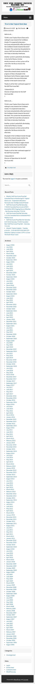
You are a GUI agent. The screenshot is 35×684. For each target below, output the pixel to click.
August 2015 (10, 428)
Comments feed (11, 669)
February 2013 (10, 491)
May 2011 (9, 532)
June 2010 (9, 553)
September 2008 (11, 593)
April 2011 (9, 534)
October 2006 (10, 640)
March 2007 (10, 630)
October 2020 (10, 336)
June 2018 (9, 370)
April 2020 (9, 347)
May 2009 (9, 579)
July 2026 (9, 247)
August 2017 (10, 385)
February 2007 (10, 632)
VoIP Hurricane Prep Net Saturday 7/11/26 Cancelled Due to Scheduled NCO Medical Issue (17, 215)
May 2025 (9, 268)
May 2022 (9, 315)
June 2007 (9, 623)
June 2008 (9, 600)
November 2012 (11, 496)
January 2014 (10, 468)
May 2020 (9, 345)
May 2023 (9, 300)
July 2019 (9, 353)
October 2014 (10, 449)
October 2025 (10, 258)
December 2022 (11, 304)
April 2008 (9, 604)
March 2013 (10, 489)
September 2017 (11, 383)
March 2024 (10, 285)
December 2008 (11, 587)
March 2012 (10, 513)
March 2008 (10, 606)
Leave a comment (9, 30)
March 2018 (10, 374)
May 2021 (9, 332)
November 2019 (11, 349)
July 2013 (9, 481)
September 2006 (11, 642)
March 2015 (10, 438)
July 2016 (9, 406)
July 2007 (9, 621)
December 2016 (11, 396)
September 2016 (11, 402)
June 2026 (9, 249)
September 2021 (11, 323)
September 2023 (11, 294)
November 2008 (11, 589)
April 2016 (9, 413)
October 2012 (10, 498)
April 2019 (9, 357)
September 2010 (11, 547)
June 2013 (9, 483)
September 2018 (11, 366)
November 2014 (11, 447)
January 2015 (10, 443)
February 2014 (10, 466)
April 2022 (9, 317)
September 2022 (11, 311)
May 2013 (9, 485)
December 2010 (11, 540)
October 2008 (10, 591)
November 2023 (11, 289)
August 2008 (10, 596)
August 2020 (10, 340)
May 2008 (9, 602)
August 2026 (10, 245)
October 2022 (10, 309)
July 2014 (9, 455)
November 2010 (11, 542)
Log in (8, 665)
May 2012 (9, 508)
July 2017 (9, 387)
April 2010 (9, 557)
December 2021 (11, 321)
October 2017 (10, 381)
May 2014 (9, 459)
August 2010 (10, 549)
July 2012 (9, 504)
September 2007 (11, 617)
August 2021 (10, 326)
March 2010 (10, 559)
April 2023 (9, 302)
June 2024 (9, 283)
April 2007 (9, 627)
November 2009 (11, 566)
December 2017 (11, 377)
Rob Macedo (21, 28)
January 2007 (10, 634)
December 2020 (11, 334)
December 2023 (11, 287)
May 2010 (9, 555)
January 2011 (10, 538)
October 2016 (10, 400)
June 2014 (9, 457)
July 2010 (9, 551)
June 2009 (9, 576)
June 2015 (9, 432)
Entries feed (10, 667)
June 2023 (9, 298)
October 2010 (10, 545)
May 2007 (9, 625)
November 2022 (11, 306)
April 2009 (9, 581)
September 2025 (11, 260)
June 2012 (9, 506)
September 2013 (11, 477)
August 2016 (10, 404)
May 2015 (9, 434)
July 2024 (9, 281)
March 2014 (10, 464)
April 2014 (9, 462)
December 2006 (11, 636)
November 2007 (11, 613)
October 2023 (10, 292)
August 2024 (10, 279)
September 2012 (11, 500)
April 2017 (9, 394)
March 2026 (10, 253)
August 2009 (10, 572)
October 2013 (10, 474)
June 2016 (9, 408)
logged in (13, 179)
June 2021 (9, 330)
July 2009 (9, 574)
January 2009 (10, 585)
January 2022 (10, 319)
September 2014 (11, 451)
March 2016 (10, 415)
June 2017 (9, 389)
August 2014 (10, 453)
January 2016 (10, 417)
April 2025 (9, 270)
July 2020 (9, 343)
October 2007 (10, 615)
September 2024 (11, 277)
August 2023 (10, 296)
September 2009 (11, 570)
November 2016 (11, 398)
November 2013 (11, 472)
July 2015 (9, 430)
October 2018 (10, 364)
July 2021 (9, 328)
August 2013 (10, 479)
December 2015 (11, 419)
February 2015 (10, 440)
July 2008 (9, 598)
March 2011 (10, 536)
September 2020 (11, 338)
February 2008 (10, 608)
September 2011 (11, 523)
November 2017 (11, 379)
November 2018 (11, 362)
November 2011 (11, 519)
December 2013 (11, 470)
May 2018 (9, 372)
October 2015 (10, 423)
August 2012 (10, 502)
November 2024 (11, 272)
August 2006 (10, 644)
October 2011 (10, 521)
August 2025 (10, 262)
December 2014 (11, 445)
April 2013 (9, 487)
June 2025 (9, 266)
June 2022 (9, 313)
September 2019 (11, 351)
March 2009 (10, 583)
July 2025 (9, 264)
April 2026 (9, 251)
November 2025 (11, 255)
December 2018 (11, 360)
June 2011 (9, 530)
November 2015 (11, 421)
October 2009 (10, 568)
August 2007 (10, 619)
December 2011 (11, 517)
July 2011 (9, 528)
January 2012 (10, 515)
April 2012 (9, 510)
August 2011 (10, 525)
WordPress (17, 679)
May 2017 (9, 391)
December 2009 (11, 564)
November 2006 (11, 638)
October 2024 (10, 275)
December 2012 (11, 494)
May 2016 (9, 411)
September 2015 (11, 425)
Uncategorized (11, 167)
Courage (25, 679)
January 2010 (10, 561)
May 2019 (9, 355)
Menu (6, 17)
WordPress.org (11, 672)
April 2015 (9, 436)
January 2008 (10, 610)
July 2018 (9, 368)
